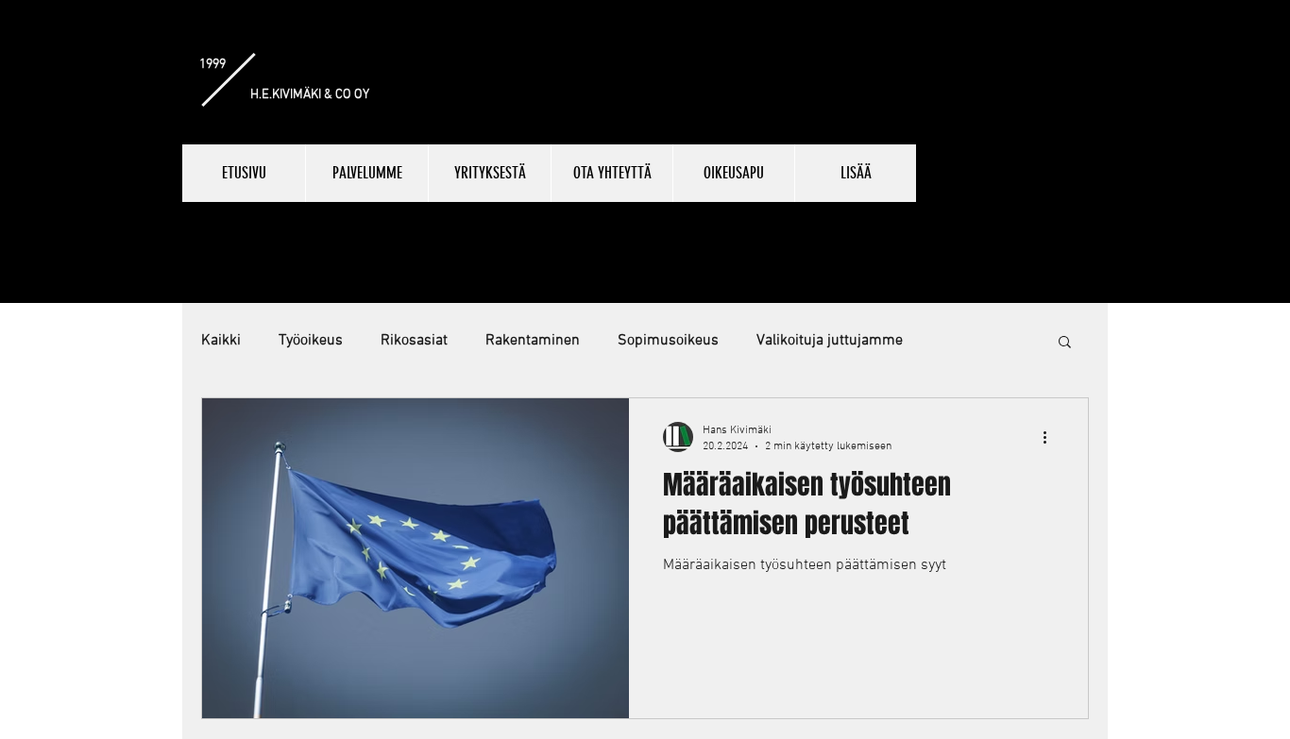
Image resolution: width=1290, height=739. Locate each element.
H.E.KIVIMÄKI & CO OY (309, 95)
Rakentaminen (532, 340)
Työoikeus (311, 340)
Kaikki (221, 340)
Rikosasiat (414, 340)
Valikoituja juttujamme (829, 340)
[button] (1065, 343)
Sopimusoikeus (668, 340)
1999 (212, 65)
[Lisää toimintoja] (1051, 437)
